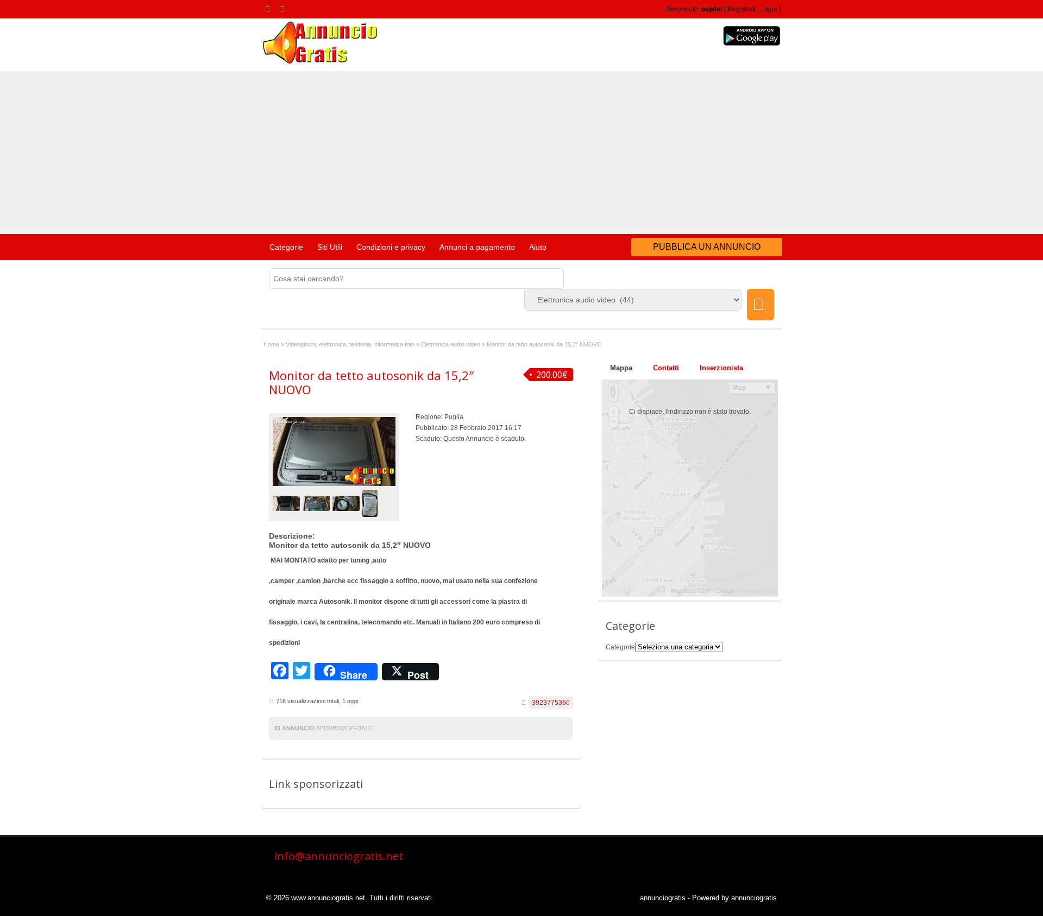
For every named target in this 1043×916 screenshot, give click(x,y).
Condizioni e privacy (390, 247)
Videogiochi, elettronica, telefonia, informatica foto (350, 344)
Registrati (741, 9)
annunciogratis (663, 898)
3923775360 (551, 702)
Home (271, 344)
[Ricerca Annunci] (760, 304)
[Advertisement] (521, 153)
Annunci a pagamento (477, 247)
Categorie (286, 247)
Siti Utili (329, 247)
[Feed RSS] (269, 8)
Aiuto (537, 247)
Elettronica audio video (450, 344)
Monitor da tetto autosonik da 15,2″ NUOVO (371, 382)
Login (769, 9)
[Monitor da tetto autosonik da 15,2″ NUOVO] (334, 451)
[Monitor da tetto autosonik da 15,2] (288, 503)
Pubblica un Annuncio (707, 246)
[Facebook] (283, 8)
